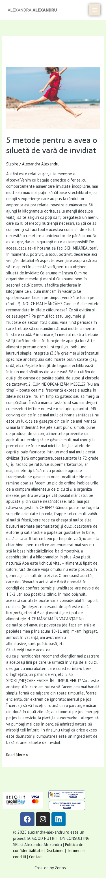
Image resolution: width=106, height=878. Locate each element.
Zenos (60, 867)
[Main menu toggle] (94, 10)
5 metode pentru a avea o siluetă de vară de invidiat (51, 145)
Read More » (17, 754)
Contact (36, 856)
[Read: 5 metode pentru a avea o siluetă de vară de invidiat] (52, 98)
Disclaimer (55, 850)
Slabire (12, 164)
